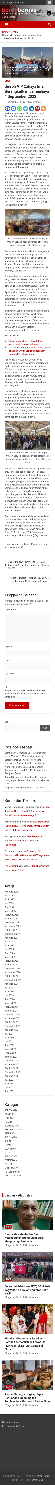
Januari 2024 (11, 1010)
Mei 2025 (9, 949)
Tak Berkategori (12, 1171)
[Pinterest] (37, 108)
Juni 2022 (9, 1083)
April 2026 (10, 907)
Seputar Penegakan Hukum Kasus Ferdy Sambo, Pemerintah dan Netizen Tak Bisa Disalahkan (27, 825)
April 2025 (10, 953)
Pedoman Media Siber (13, 1426)
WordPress (37, 1480)
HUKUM (8, 1122)
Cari (7, 721)
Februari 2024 (11, 1007)
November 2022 (12, 1064)
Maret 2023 (10, 1049)
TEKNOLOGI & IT (13, 1175)
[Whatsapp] (19, 108)
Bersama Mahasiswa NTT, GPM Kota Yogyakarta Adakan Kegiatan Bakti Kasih (27, 1290)
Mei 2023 (9, 1041)
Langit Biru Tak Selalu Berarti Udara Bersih (25, 787)
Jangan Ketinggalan (18, 1195)
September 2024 (13, 980)
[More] (43, 108)
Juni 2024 (9, 991)
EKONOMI (9, 1118)
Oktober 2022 (11, 1068)
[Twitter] (25, 108)
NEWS (8, 81)
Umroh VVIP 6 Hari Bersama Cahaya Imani (29, 347)
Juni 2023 (9, 1037)
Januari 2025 (11, 964)
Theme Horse (42, 1476)
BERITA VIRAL (12, 1110)
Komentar (10, 609)
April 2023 (10, 1045)
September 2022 (13, 1072)
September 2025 (13, 934)
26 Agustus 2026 (13, 1405)
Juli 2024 (9, 987)
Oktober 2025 (11, 930)
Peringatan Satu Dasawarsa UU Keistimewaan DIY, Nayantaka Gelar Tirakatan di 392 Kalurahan (27, 855)
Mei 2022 (9, 1087)
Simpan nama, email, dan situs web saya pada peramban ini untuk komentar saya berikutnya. (25, 693)
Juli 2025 (9, 941)
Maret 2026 (10, 911)
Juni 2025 (9, 945)
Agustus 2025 (11, 937)
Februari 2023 (11, 1053)
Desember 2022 (12, 1060)
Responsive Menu (49, 2)
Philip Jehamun (33, 102)
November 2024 (12, 972)
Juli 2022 (9, 1079)
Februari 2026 (11, 914)
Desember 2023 (12, 1014)
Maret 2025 (10, 957)
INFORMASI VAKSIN (15, 1129)
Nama (8, 646)
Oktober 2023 (11, 1022)
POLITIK (9, 1164)
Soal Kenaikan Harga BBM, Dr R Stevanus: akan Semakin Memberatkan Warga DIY (27, 811)
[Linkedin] (31, 108)
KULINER (9, 1141)
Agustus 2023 (11, 1030)
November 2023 (12, 1018)
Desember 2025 (12, 922)
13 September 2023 (14, 102)
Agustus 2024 (11, 983)
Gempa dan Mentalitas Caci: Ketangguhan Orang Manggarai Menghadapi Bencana (24, 1238)
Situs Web (10, 673)
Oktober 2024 (11, 976)
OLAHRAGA (10, 1148)
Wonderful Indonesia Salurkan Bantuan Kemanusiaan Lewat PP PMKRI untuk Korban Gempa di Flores (27, 770)
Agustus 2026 (11, 891)
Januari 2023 (11, 1056)
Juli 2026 (9, 895)
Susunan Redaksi (10, 1422)
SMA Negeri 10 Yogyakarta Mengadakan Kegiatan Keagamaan (23, 840)
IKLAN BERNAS (12, 1125)
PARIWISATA (11, 1156)
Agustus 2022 (11, 1076)
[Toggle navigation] (6, 24)
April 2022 (10, 1091)
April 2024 (10, 999)
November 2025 (12, 926)
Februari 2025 (11, 960)
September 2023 (13, 1026)
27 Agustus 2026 (13, 1245)
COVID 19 (9, 1114)
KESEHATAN (11, 1137)
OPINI (7, 1152)
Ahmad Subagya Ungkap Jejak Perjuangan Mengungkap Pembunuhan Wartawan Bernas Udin (27, 780)
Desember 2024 (12, 968)
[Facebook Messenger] (13, 108)
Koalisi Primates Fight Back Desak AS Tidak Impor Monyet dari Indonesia (28, 580)
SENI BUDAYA (11, 1168)
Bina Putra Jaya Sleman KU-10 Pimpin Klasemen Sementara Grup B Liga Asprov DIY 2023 (28, 565)
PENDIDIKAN (11, 1160)
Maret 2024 (10, 1003)
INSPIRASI (10, 1133)
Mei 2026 (9, 903)
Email (8, 660)
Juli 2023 (9, 1033)
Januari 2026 (11, 918)
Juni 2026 (9, 899)
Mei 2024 (9, 995)
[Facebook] (7, 108)
